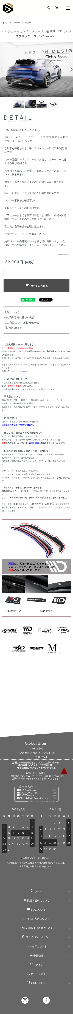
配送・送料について (37, 900)
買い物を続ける (13, 327)
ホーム (5, 23)
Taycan (28, 23)
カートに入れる (39, 285)
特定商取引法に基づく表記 (19, 317)
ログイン (38, 964)
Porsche (16, 23)
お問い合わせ (38, 983)
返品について (11, 312)
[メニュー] (67, 8)
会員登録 (38, 955)
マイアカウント (38, 946)
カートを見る (38, 974)
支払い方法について (37, 919)
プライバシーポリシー (38, 937)
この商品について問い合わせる (21, 322)
